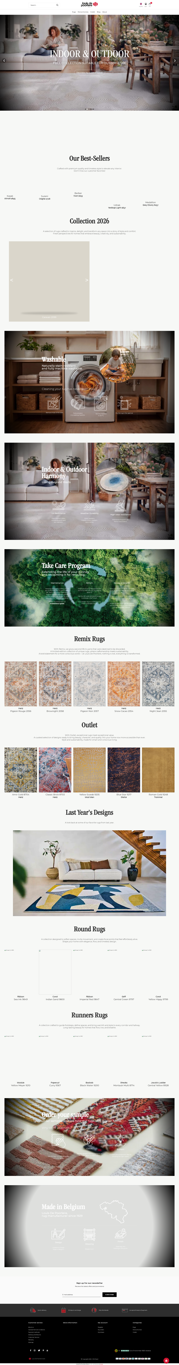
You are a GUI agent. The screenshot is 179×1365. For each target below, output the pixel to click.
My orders (101, 1329)
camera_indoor (166, 1360)
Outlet (92, 12)
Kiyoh (101, 1364)
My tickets (101, 1332)
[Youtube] (47, 1350)
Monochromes (83, 12)
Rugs (74, 12)
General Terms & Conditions (36, 1329)
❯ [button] (175, 60)
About (104, 12)
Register (100, 1327)
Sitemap (30, 1342)
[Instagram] (34, 1350)
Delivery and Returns (34, 1334)
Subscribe (109, 1294)
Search (57, 5)
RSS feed (95, 1359)
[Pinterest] (43, 1350)
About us (31, 1327)
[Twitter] (39, 1350)
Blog (98, 12)
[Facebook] (30, 1350)
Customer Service (33, 1337)
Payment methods (34, 1332)
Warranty (31, 1339)
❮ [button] (4, 60)
